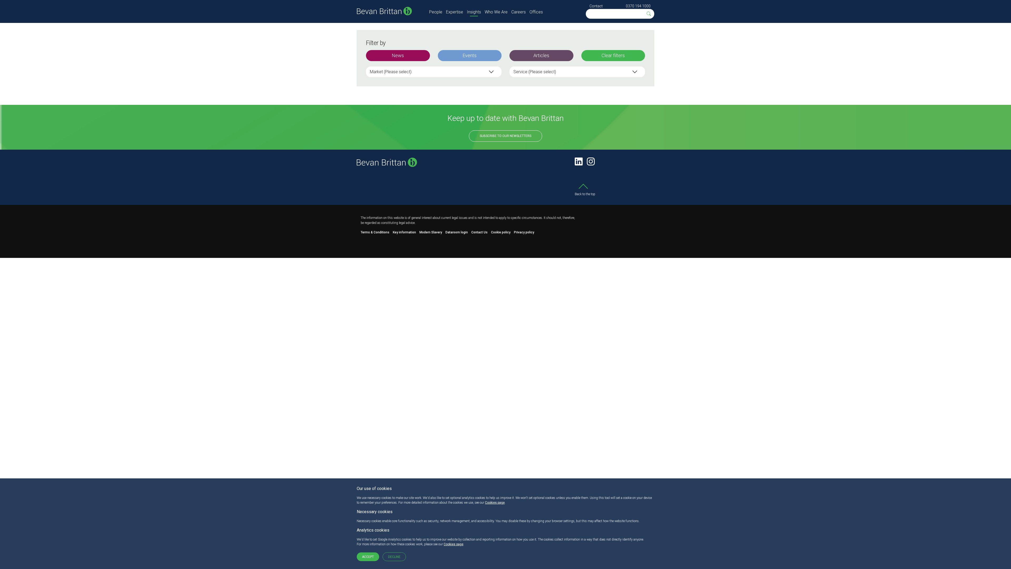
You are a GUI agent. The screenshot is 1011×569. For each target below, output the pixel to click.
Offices (536, 11)
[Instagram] (591, 161)
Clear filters (613, 55)
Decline (394, 557)
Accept (368, 557)
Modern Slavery (430, 232)
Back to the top (585, 194)
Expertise (454, 11)
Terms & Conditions (375, 232)
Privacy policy (524, 232)
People (435, 11)
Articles (541, 55)
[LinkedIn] (579, 161)
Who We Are (496, 11)
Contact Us (479, 232)
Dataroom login (456, 232)
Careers (518, 11)
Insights (474, 11)
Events (470, 55)
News (398, 55)
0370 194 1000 (638, 6)
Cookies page (495, 502)
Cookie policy (501, 232)
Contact (596, 6)
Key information (404, 232)
